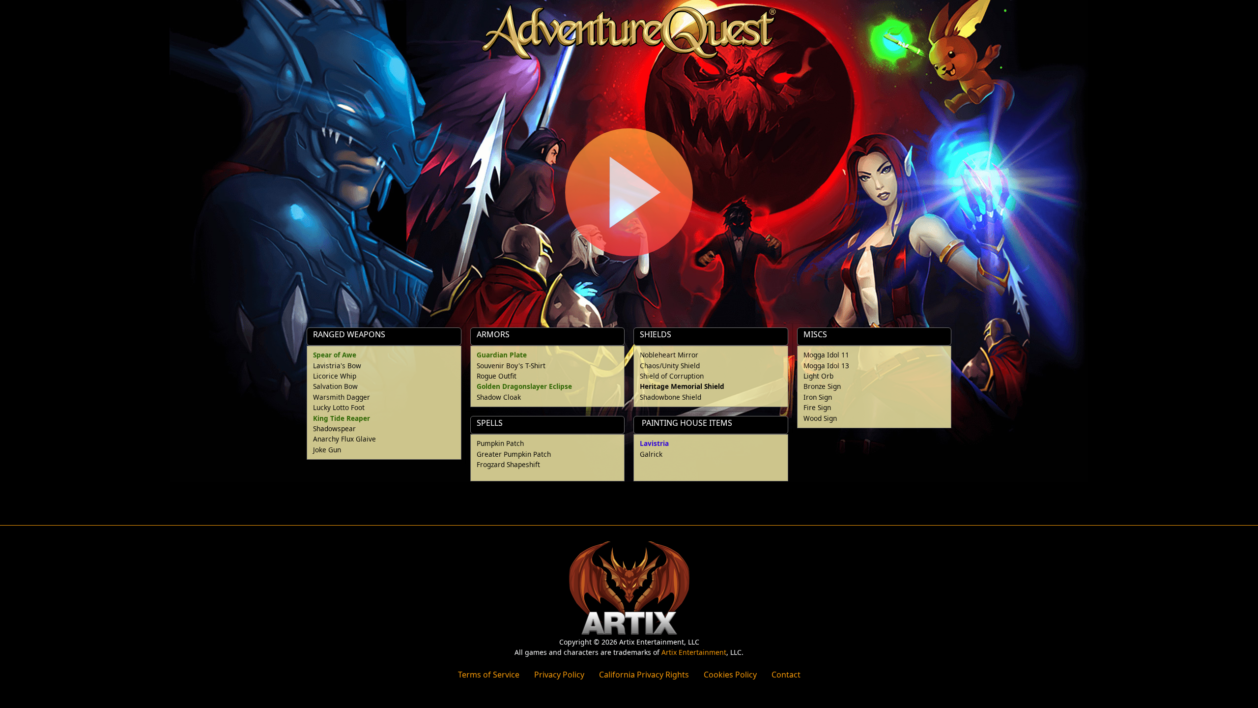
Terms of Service (488, 674)
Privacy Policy (559, 674)
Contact (786, 674)
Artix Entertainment (693, 652)
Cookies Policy (730, 674)
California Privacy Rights (644, 674)
